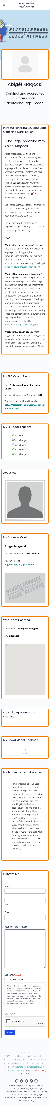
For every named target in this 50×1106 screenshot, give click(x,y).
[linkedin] (26, 1081)
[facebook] (16, 1081)
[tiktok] (31, 1081)
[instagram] (21, 1081)
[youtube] (36, 1081)
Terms (19, 1070)
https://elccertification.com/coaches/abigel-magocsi (25, 406)
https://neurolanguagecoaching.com (24, 266)
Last (6, 904)
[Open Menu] (4, 4)
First (6, 895)
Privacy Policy (10, 1070)
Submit (10, 1032)
